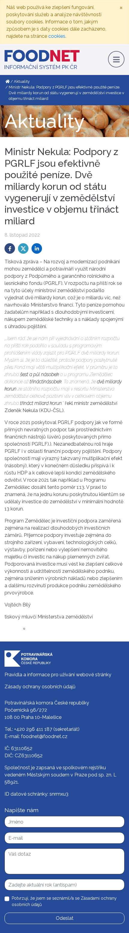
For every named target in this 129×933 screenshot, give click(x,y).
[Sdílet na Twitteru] (23, 248)
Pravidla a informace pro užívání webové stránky (57, 674)
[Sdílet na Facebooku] (9, 248)
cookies (56, 36)
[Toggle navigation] (116, 59)
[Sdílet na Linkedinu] (37, 248)
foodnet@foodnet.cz (44, 736)
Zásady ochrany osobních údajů (40, 686)
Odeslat (65, 918)
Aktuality (22, 81)
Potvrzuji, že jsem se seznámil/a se (64, 901)
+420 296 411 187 (33, 729)
